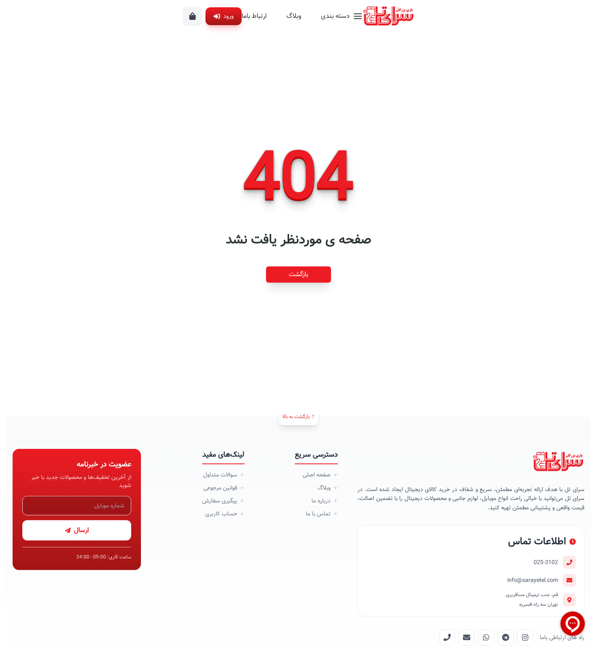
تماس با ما (318, 514)
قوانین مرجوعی (220, 488)
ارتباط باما (254, 16)
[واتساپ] (486, 637)
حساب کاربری (221, 514)
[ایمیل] (467, 637)
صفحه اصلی (317, 475)
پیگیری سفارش (219, 501)
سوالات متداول (220, 475)
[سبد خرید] (192, 16)
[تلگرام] (506, 637)
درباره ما (321, 501)
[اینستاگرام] (525, 637)
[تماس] (447, 637)
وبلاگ (293, 16)
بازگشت (298, 274)
